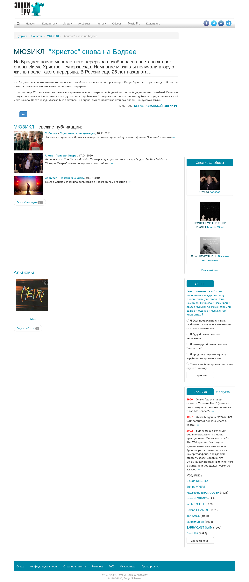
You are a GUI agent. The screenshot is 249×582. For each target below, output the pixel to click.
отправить (200, 375)
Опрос (200, 283)
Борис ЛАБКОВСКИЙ (148, 105)
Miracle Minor (215, 227)
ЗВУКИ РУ (171, 105)
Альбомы (84, 23)
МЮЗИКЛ (53, 36)
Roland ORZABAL (198, 510)
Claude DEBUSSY (198, 481)
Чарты (100, 23)
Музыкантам (128, 566)
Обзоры (117, 23)
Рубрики (22, 36)
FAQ (111, 566)
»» (173, 137)
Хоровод (215, 192)
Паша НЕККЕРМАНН (204, 256)
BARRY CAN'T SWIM (199, 527)
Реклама (97, 566)
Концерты (48, 23)
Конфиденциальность (44, 566)
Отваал (204, 192)
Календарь (153, 23)
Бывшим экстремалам (215, 258)
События (37, 36)
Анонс (49, 155)
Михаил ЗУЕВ (195, 521)
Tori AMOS (193, 516)
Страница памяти (74, 566)
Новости (31, 23)
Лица (66, 23)
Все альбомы (209, 270)
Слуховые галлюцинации (77, 133)
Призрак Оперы (66, 155)
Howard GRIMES (197, 498)
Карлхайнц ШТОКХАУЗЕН (203, 492)
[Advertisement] (124, 8)
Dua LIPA (192, 533)
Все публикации (29, 202)
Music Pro (134, 23)
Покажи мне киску (72, 178)
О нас (20, 566)
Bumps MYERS (196, 486)
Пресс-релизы (150, 566)
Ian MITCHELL (196, 504)
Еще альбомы (27, 328)
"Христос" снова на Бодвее (93, 51)
